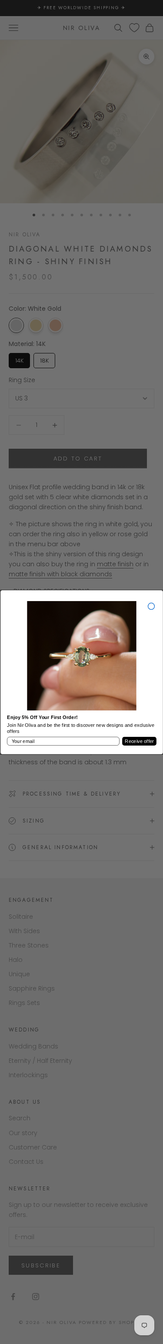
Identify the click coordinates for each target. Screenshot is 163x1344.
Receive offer (139, 741)
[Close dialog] (151, 606)
